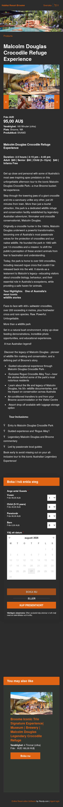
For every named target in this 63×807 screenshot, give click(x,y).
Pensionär (13, 514)
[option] (11, 102)
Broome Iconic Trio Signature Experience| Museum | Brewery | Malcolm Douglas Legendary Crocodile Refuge (27, 729)
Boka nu (25, 756)
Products (8, 35)
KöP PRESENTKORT (31, 605)
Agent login (54, 801)
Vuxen (13, 496)
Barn (13, 524)
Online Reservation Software (24, 801)
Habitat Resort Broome (13, 5)
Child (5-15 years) (16, 505)
